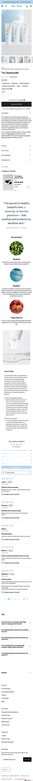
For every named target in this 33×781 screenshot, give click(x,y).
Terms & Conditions (6, 779)
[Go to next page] (27, 599)
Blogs (3, 701)
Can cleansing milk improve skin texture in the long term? (14, 654)
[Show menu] (2, 6)
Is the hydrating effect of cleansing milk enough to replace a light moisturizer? (12, 646)
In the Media (5, 698)
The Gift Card (5, 725)
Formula (3, 146)
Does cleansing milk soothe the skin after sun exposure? (14, 638)
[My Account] (27, 6)
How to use (5, 150)
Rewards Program (6, 718)
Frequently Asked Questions (9, 712)
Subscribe (27, 759)
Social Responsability (7, 692)
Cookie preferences (19, 779)
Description (4, 113)
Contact (3, 736)
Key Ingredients (6, 155)
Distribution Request (7, 742)
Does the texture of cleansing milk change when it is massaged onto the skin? (13, 623)
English (5, 769)
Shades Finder (5, 715)
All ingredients (5, 160)
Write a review (16, 467)
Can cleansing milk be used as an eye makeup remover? (14, 630)
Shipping (4, 672)
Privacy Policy (25, 775)
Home (2, 67)
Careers (3, 695)
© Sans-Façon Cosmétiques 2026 (10, 775)
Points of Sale (5, 739)
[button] (5, 77)
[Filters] (3, 472)
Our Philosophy (5, 689)
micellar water (10, 134)
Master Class (5, 722)
